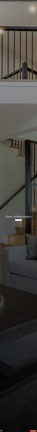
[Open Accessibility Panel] (1, 431)
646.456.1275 (29, 1)
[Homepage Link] (18, 1)
